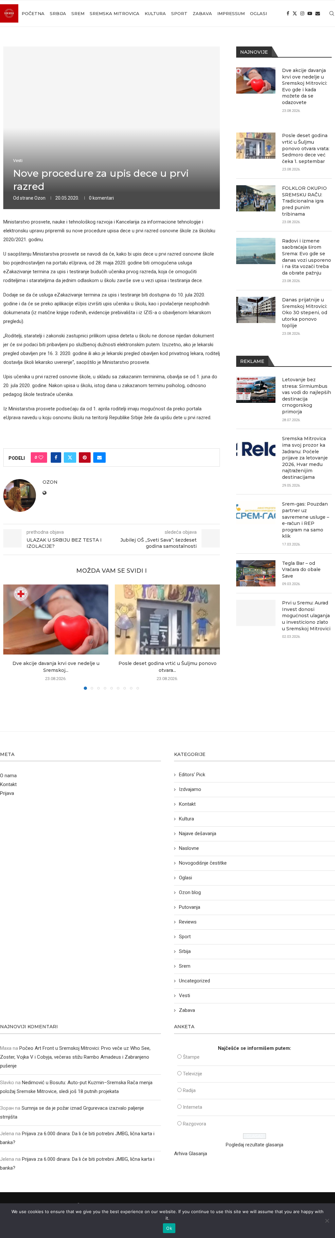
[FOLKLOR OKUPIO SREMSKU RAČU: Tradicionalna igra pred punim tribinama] (255, 198)
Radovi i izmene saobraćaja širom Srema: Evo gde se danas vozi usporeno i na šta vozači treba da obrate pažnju (306, 257)
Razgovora (194, 1124)
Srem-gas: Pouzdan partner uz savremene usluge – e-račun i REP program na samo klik (305, 520)
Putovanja (189, 907)
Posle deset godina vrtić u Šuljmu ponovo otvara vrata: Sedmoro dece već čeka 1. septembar (305, 148)
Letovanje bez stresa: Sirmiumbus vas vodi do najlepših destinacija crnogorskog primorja (306, 396)
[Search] (331, 13)
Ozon (39, 198)
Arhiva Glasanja (190, 1154)
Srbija (58, 13)
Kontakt (8, 784)
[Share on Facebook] (56, 457)
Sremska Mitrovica (114, 13)
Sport (179, 13)
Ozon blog (190, 892)
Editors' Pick (192, 775)
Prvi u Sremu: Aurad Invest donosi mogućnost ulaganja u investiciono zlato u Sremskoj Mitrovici (306, 615)
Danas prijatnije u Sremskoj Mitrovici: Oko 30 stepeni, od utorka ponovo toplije (304, 312)
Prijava (7, 793)
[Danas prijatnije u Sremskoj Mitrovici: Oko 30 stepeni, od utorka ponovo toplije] (255, 310)
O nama (8, 776)
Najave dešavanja (197, 833)
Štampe (191, 1057)
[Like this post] (41, 457)
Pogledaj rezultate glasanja (254, 1145)
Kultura (155, 13)
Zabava (202, 13)
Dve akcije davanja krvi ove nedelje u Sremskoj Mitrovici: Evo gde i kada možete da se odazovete (304, 86)
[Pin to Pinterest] (85, 457)
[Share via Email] (99, 457)
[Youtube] (310, 13)
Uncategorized (194, 981)
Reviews (188, 922)
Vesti (184, 995)
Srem (77, 13)
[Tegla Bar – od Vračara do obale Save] (255, 573)
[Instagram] (302, 13)
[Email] (317, 13)
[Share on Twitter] (70, 457)
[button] (12, 636)
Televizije (192, 1074)
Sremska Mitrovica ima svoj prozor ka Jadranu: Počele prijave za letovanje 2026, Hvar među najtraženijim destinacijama (305, 458)
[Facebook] (288, 13)
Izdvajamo (190, 789)
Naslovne (189, 848)
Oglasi (258, 13)
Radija (189, 1090)
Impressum (231, 13)
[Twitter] (294, 13)
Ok (169, 1228)
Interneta (192, 1107)
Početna (33, 13)
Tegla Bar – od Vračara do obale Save (301, 569)
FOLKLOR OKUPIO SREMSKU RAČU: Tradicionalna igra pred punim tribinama (304, 201)
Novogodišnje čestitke (203, 863)
